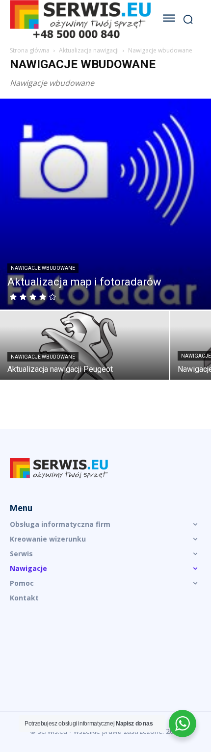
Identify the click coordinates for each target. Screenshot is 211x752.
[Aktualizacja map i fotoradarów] (105, 204)
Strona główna (30, 50)
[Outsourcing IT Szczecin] (80, 19)
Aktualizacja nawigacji (89, 50)
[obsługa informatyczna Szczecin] (105, 468)
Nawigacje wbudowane (43, 268)
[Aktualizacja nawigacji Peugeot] (84, 352)
